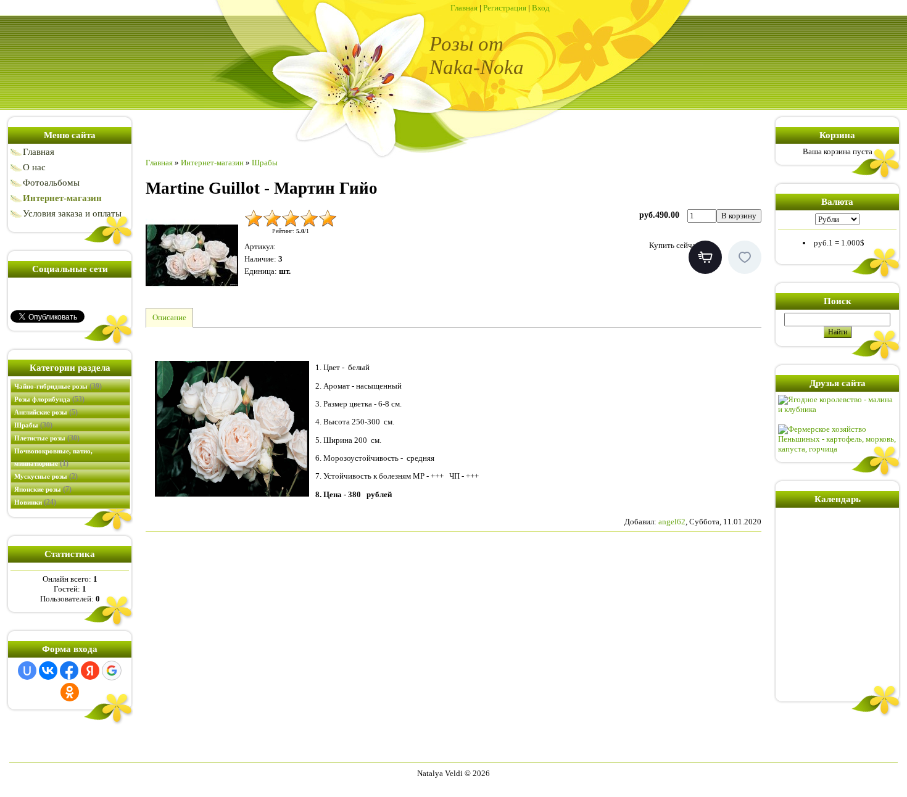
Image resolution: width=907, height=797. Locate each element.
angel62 (671, 521)
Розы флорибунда (49, 399)
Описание (169, 317)
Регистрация (504, 7)
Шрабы (33, 425)
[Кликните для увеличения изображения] (192, 255)
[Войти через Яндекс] (90, 670)
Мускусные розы (46, 476)
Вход (541, 7)
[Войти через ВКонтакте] (48, 670)
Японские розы (43, 489)
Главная (464, 7)
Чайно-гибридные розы (58, 386)
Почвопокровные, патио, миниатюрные (53, 457)
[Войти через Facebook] (69, 670)
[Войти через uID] (27, 670)
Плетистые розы (47, 438)
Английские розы (46, 412)
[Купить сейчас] (705, 257)
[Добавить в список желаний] (744, 257)
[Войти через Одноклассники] (69, 692)
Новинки (35, 502)
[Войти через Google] (112, 670)
